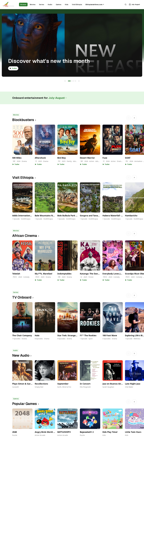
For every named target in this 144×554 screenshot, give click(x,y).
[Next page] (134, 117)
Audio (50, 4)
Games (58, 4)
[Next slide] (79, 81)
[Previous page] (128, 117)
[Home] (8, 4)
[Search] (126, 4)
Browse (23, 4)
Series (41, 4)
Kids (66, 4)
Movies (32, 4)
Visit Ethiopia (77, 4)
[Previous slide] (65, 81)
